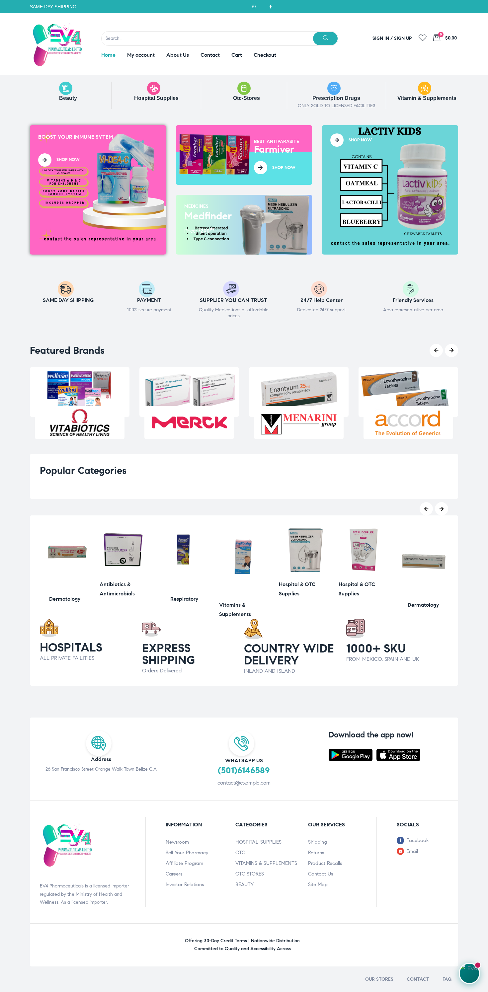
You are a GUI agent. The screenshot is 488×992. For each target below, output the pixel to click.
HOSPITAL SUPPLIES (258, 842)
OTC (240, 853)
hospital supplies (156, 98)
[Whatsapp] (254, 6)
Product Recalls (325, 863)
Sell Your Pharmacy (187, 853)
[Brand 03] (299, 422)
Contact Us (320, 874)
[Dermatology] (65, 588)
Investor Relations (185, 884)
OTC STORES (249, 874)
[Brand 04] (408, 422)
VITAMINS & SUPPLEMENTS (266, 863)
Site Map (318, 884)
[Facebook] (270, 6)
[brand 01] (79, 422)
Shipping (317, 842)
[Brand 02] (189, 422)
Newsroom (177, 842)
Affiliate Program (184, 863)
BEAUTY (244, 884)
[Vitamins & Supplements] (244, 594)
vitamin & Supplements (426, 98)
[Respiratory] (184, 588)
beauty (68, 98)
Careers (174, 874)
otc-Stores (246, 98)
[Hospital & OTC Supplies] (304, 573)
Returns (316, 853)
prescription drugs (336, 98)
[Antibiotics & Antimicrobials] (124, 573)
